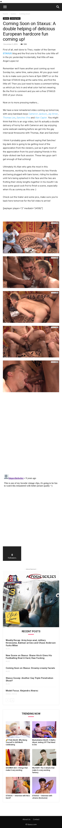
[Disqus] (31, 434)
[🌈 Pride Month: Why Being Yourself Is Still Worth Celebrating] (18, 729)
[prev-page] (7, 700)
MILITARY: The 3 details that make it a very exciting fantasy (43, 770)
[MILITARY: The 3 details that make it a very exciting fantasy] (44, 757)
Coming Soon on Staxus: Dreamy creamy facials (30, 668)
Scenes (13, 14)
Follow (12, 547)
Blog (8, 649)
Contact (36, 819)
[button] (5, 7)
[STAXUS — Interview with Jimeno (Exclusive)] (44, 785)
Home (5, 14)
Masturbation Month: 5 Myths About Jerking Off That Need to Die (44, 742)
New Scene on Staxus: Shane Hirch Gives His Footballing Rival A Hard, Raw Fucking (29, 656)
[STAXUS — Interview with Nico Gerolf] (18, 785)
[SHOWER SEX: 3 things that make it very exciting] (18, 757)
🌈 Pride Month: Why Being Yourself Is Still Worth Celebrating (16, 742)
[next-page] (12, 700)
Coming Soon (24, 14)
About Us (26, 819)
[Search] (58, 7)
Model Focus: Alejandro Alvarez (22, 690)
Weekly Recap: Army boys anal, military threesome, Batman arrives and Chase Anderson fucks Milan (31, 643)
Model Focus (11, 694)
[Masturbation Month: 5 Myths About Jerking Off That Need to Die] (44, 729)
